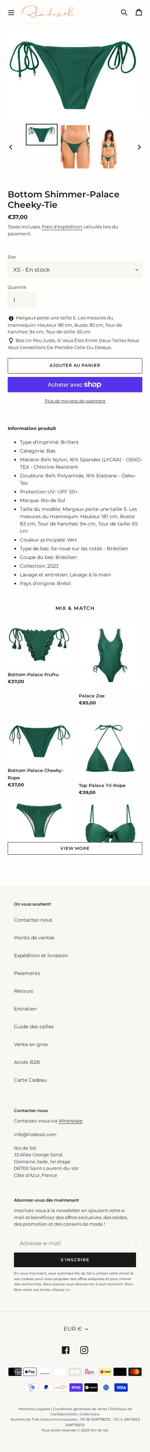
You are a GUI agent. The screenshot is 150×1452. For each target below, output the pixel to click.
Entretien (25, 1009)
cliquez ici (61, 1289)
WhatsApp (71, 1121)
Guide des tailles (34, 1026)
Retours (23, 991)
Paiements (27, 973)
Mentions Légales (34, 1409)
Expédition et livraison (41, 955)
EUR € (72, 1328)
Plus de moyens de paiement (75, 400)
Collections (89, 1414)
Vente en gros (31, 1044)
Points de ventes (34, 938)
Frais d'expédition (62, 226)
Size (12, 256)
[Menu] (11, 12)
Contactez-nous (33, 920)
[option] (42, 134)
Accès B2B (27, 1062)
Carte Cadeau (30, 1080)
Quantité (17, 287)
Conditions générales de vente (80, 1409)
